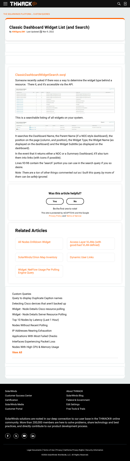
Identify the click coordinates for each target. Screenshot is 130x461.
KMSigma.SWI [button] (18, 32)
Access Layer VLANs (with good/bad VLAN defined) (85, 243)
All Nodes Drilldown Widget (34, 242)
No (75, 201)
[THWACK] (23, 4)
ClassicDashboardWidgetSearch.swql (40, 74)
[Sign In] (125, 3)
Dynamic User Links (82, 257)
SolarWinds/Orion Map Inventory (37, 257)
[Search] (119, 3)
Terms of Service (73, 216)
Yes (55, 201)
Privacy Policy (55, 216)
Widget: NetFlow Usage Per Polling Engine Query (38, 271)
